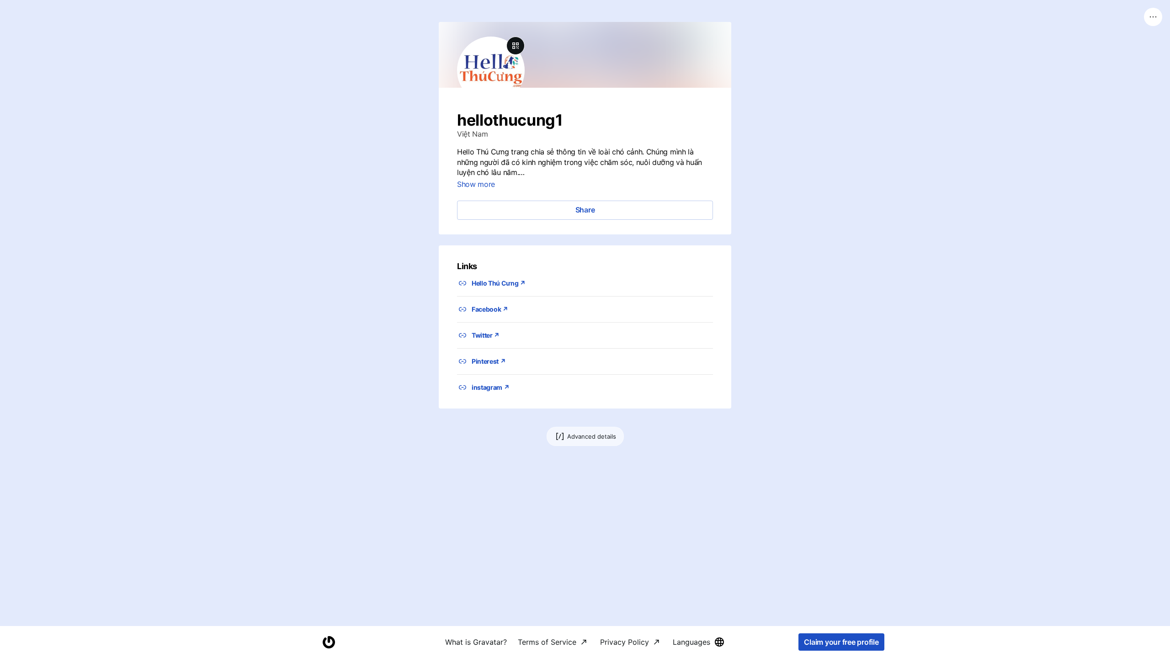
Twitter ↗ (486, 335)
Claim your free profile (841, 642)
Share (585, 209)
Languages (691, 642)
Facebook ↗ (490, 309)
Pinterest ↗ (488, 361)
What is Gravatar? (476, 642)
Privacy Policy (624, 642)
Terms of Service (547, 642)
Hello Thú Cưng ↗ (499, 283)
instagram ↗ (490, 387)
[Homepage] (328, 642)
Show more (476, 184)
